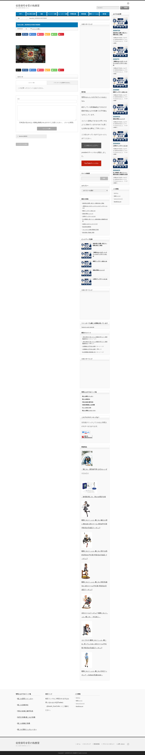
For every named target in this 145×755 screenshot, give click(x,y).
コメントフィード (118, 198)
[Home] (19, 18)
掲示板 (104, 14)
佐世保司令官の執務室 (28, 5)
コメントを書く (36, 29)
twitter (128, 3)
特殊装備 (83, 14)
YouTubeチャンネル (91, 163)
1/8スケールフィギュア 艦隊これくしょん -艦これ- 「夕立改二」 (94, 615)
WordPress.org (117, 201)
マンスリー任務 (52, 14)
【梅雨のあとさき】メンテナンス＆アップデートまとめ (100, 254)
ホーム (78, 744)
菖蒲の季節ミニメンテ (87, 213)
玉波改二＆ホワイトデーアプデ (90, 224)
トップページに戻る (22, 144)
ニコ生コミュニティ (91, 145)
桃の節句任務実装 (86, 226)
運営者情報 (97, 744)
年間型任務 (73, 14)
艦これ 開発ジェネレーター (89, 410)
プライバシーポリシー (108, 744)
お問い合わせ (121, 744)
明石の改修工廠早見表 (87, 402)
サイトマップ (87, 744)
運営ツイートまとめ (94, 14)
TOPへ (21, 14)
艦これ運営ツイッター (87, 396)
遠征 (42, 14)
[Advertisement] (71, 6)
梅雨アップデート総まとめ (88, 210)
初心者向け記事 (31, 14)
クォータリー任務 (62, 14)
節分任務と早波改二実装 (88, 232)
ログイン (116, 193)
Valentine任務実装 (23, 136)
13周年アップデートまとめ (88, 216)
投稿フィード (117, 196)
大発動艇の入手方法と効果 (88, 346)
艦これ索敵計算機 (86, 407)
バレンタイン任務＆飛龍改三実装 (90, 229)
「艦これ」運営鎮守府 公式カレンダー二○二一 (94, 471)
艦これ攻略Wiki (86, 399)
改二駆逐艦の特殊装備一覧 (88, 352)
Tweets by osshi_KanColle (87, 327)
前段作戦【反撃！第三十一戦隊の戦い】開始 (93, 203)
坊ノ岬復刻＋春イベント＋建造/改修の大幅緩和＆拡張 (120, 173)
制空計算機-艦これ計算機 (88, 404)
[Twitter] (128, 744)
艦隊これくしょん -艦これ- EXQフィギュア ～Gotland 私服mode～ (94, 673)
